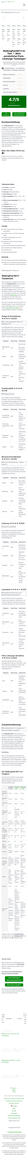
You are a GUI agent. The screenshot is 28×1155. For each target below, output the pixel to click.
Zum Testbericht (6, 114)
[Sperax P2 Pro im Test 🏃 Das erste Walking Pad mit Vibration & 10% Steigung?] (14, 1040)
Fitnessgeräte (7, 70)
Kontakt (14, 1111)
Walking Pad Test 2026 (12, 308)
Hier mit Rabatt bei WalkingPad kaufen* (19, 114)
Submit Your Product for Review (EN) (14, 1098)
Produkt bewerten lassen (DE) (14, 1101)
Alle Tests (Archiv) (14, 1103)
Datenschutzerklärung (14, 1115)
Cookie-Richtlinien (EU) (14, 1118)
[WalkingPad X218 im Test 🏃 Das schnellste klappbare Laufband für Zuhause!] (14, 1066)
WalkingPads (13, 295)
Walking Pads (21, 70)
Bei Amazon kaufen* (14, 985)
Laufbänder (14, 70)
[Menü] (24, 5)
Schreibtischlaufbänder (14, 1054)
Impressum (14, 1113)
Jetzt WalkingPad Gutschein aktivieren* (14, 979)
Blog (14, 1108)
